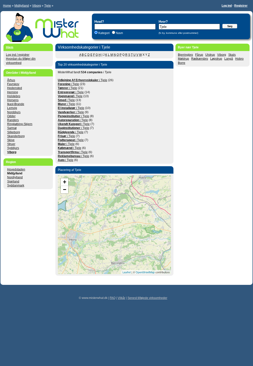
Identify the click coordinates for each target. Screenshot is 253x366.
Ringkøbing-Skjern (19, 124)
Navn (119, 33)
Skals (232, 54)
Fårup (199, 54)
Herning (12, 92)
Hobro (239, 58)
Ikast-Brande (15, 104)
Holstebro (13, 96)
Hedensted (14, 88)
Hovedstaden (16, 169)
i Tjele (82, 80)
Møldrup (183, 58)
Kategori (104, 33)
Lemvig (12, 108)
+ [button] (64, 182)
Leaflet (127, 272)
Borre (181, 63)
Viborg (36, 5)
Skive (11, 140)
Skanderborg (16, 136)
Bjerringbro (185, 54)
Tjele (47, 5)
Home (7, 5)
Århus (11, 80)
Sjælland (13, 181)
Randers (13, 120)
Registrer (241, 5)
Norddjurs (14, 112)
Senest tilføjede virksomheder (147, 298)
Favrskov (13, 84)
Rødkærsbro (199, 58)
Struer (11, 144)
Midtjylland (21, 5)
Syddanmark (15, 185)
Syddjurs (13, 148)
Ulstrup (210, 54)
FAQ (112, 298)
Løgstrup (216, 58)
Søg (229, 26)
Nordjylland (15, 177)
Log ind (227, 5)
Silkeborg (13, 132)
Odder (11, 116)
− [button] (64, 189)
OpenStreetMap (145, 272)
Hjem (9, 47)
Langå (228, 58)
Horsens (13, 100)
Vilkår (121, 298)
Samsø (12, 128)
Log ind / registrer (17, 54)
